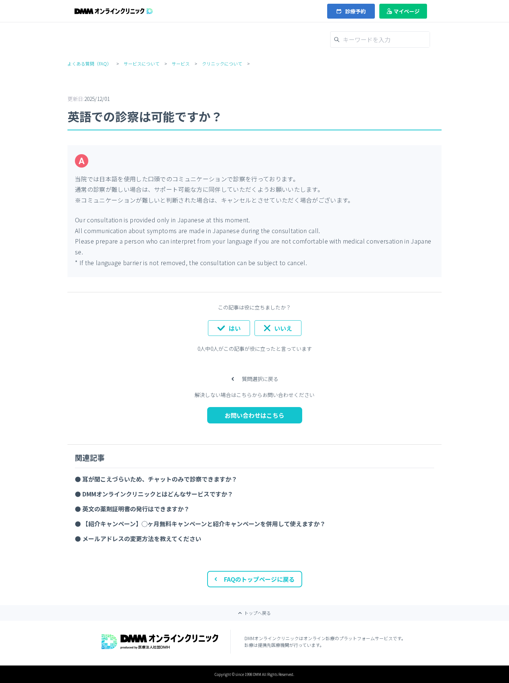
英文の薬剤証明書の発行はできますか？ (136, 508)
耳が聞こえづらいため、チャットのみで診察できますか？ (159, 478)
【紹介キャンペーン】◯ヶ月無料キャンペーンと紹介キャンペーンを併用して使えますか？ (204, 523)
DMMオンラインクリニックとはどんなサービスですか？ (157, 493)
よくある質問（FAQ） (89, 63)
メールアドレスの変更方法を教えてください (141, 538)
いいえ (283, 328)
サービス (181, 63)
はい (235, 328)
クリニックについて (222, 63)
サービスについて (141, 63)
